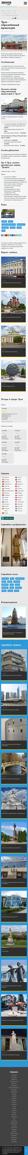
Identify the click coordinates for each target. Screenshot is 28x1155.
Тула (15, 13)
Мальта (19, 482)
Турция (19, 499)
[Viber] (14, 235)
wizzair (4, 590)
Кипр (5, 511)
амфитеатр (5, 584)
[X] (6, 235)
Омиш (12, 578)
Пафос (3, 581)
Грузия (6, 499)
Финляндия (20, 502)
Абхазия (6, 477)
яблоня (10, 581)
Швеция (19, 508)
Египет (6, 502)
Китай (6, 513)
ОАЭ (18, 486)
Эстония (19, 511)
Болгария (7, 488)
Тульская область (7, 13)
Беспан (16, 590)
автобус (4, 221)
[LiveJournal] (12, 235)
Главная (3, 11)
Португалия (20, 490)
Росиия (19, 227)
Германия (7, 495)
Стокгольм (16, 581)
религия (10, 590)
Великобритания (9, 490)
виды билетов (21, 224)
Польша (19, 488)
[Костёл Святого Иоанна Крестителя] (14, 547)
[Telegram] (21, 235)
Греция (6, 497)
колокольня (5, 578)
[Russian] (13, 18)
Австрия (6, 479)
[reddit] (8, 235)
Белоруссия (7, 484)
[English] (15, 18)
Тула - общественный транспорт (10, 15)
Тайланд (19, 497)
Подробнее (4, 1153)
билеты (10, 221)
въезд (11, 587)
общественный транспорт (8, 224)
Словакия (20, 495)
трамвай (13, 227)
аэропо (17, 584)
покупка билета (20, 578)
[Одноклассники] (4, 235)
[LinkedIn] (10, 235)
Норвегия (20, 484)
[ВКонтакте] (2, 235)
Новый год (18, 587)
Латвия (19, 477)
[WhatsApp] (17, 235)
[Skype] (19, 235)
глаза (11, 584)
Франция (19, 504)
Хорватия (20, 506)
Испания (6, 508)
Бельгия (6, 486)
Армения (6, 482)
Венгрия (6, 493)
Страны (9, 11)
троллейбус (5, 227)
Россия (14, 11)
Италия (6, 506)
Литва (19, 479)
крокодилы (5, 587)
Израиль (6, 504)
